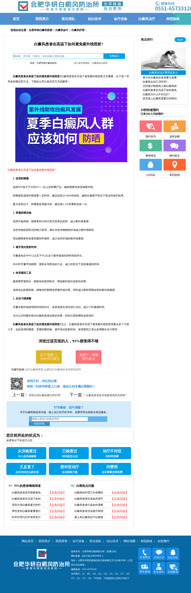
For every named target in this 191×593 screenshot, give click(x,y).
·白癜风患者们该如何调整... (89, 505)
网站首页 (28, 541)
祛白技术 (112, 541)
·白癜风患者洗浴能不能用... (89, 511)
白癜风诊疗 (61, 30)
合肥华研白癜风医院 (40, 30)
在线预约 (163, 541)
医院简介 (45, 541)
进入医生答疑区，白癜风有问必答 (91, 63)
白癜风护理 (77, 30)
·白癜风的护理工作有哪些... (89, 492)
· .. (159, 77)
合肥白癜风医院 (48, 81)
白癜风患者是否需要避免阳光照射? (106, 395)
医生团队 (95, 541)
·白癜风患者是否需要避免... (27, 492)
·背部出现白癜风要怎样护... (27, 505)
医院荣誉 (62, 541)
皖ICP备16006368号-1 (92, 556)
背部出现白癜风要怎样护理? (45, 395)
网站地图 (129, 541)
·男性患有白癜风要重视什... (27, 511)
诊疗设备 (78, 541)
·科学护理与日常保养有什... (27, 517)
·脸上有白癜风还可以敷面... (89, 517)
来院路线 (146, 541)
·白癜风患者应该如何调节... (89, 498)
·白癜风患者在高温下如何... (27, 498)
